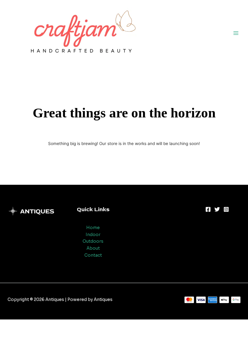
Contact (93, 255)
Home (93, 227)
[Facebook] (208, 209)
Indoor (93, 234)
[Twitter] (217, 209)
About (93, 248)
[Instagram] (226, 209)
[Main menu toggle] (236, 33)
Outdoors (93, 241)
